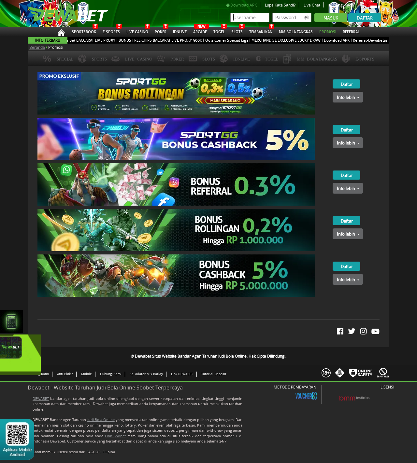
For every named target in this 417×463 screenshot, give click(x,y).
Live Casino (137, 31)
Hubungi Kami (341, 4)
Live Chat (312, 4)
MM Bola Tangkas (296, 31)
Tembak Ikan (260, 31)
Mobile (86, 374)
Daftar (365, 18)
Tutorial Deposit (213, 374)
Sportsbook (84, 31)
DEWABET (41, 398)
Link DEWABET (182, 374)
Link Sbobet (115, 435)
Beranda (37, 47)
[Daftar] (340, 74)
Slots (237, 31)
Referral (351, 31)
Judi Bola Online (101, 419)
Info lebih (346, 97)
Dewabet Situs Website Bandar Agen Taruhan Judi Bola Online (65, 13)
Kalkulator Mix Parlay (146, 374)
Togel (219, 31)
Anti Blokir (65, 374)
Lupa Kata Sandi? (280, 4)
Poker (160, 31)
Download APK (243, 4)
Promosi (327, 31)
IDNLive (180, 31)
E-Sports (111, 31)
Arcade (200, 30)
